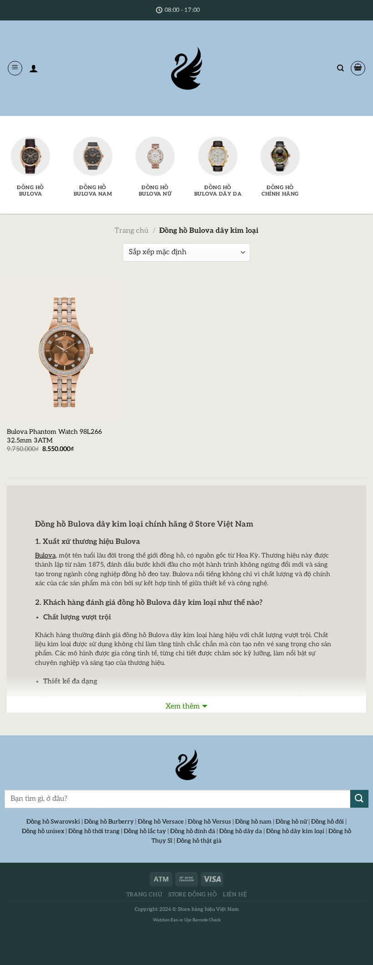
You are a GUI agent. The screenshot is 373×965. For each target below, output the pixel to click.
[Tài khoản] (33, 68)
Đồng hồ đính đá (192, 831)
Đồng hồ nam (253, 821)
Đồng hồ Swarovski (53, 821)
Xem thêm (183, 706)
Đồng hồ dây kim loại (295, 831)
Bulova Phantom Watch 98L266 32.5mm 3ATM (54, 436)
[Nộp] (359, 799)
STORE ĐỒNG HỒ (192, 894)
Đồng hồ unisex (43, 831)
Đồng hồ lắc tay (145, 831)
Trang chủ (131, 230)
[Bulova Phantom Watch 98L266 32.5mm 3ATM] (64, 351)
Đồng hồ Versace (161, 821)
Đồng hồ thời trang (94, 831)
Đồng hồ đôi (327, 821)
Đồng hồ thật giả (199, 840)
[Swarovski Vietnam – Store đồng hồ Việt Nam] (186, 68)
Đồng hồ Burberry (109, 821)
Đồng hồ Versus (209, 821)
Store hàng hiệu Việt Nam (208, 909)
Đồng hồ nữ (291, 821)
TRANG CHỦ (144, 894)
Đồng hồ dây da (240, 831)
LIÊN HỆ (235, 894)
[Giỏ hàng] (358, 68)
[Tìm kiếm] (340, 68)
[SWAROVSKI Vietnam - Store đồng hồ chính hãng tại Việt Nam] (186, 765)
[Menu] (15, 68)
